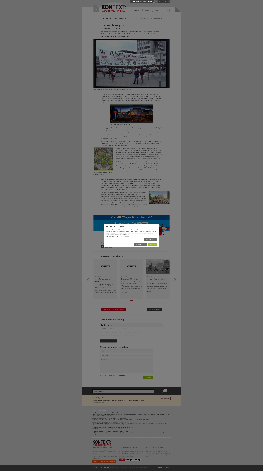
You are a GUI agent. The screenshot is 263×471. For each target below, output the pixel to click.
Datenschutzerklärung (124, 236)
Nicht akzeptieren (140, 244)
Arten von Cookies (149, 239)
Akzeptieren (152, 244)
